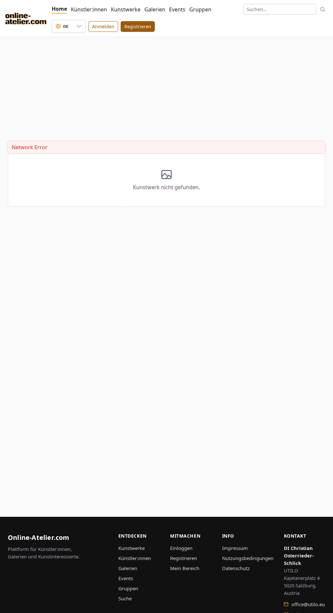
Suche (125, 598)
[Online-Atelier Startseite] (26, 18)
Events (177, 9)
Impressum (235, 548)
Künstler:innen (89, 9)
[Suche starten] (322, 9)
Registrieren (183, 558)
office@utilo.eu (307, 604)
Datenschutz (236, 568)
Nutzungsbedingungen (247, 558)
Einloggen (181, 548)
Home (59, 8)
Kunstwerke (125, 9)
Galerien (154, 9)
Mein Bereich (184, 568)
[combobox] (62, 26)
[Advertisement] (166, 82)
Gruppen (200, 9)
